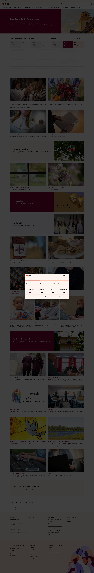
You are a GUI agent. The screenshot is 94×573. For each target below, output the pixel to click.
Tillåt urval (47, 296)
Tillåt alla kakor (61, 296)
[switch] (41, 292)
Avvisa (33, 296)
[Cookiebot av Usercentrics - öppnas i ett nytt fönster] (63, 275)
